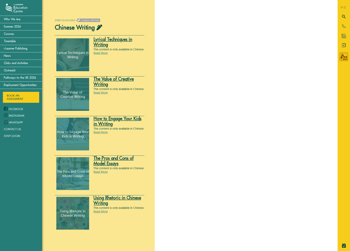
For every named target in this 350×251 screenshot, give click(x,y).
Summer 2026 (12, 26)
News (7, 55)
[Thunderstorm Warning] (343, 59)
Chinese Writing (90, 20)
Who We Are (12, 19)
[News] (343, 36)
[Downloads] (344, 46)
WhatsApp (16, 122)
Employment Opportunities (20, 85)
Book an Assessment (15, 97)
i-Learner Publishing (15, 48)
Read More (101, 53)
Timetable (10, 41)
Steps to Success (65, 20)
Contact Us (12, 129)
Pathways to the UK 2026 (20, 77)
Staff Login (12, 136)
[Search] (344, 17)
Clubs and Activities (16, 63)
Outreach (9, 70)
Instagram (16, 115)
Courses (9, 33)
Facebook (16, 109)
